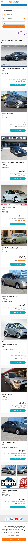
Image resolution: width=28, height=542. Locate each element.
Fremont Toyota (22, 218)
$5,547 (22, 216)
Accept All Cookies (14, 539)
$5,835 (22, 353)
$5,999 (22, 451)
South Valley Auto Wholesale (18, 307)
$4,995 (22, 123)
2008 (9, 344)
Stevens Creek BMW (20, 258)
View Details (17, 84)
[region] (14, 532)
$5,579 (22, 257)
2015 (8, 208)
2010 (8, 442)
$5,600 (22, 305)
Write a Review (14, 5)
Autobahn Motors (21, 79)
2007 (13, 68)
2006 (13, 162)
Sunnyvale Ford (22, 124)
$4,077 (22, 77)
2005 (9, 296)
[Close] (26, 524)
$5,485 (22, 171)
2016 (7, 394)
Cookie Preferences (14, 535)
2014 (8, 114)
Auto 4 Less (23, 405)
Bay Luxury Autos (21, 173)
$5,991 (22, 403)
